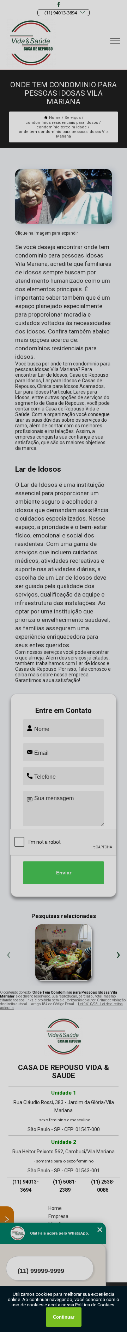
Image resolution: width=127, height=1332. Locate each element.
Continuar (63, 1317)
